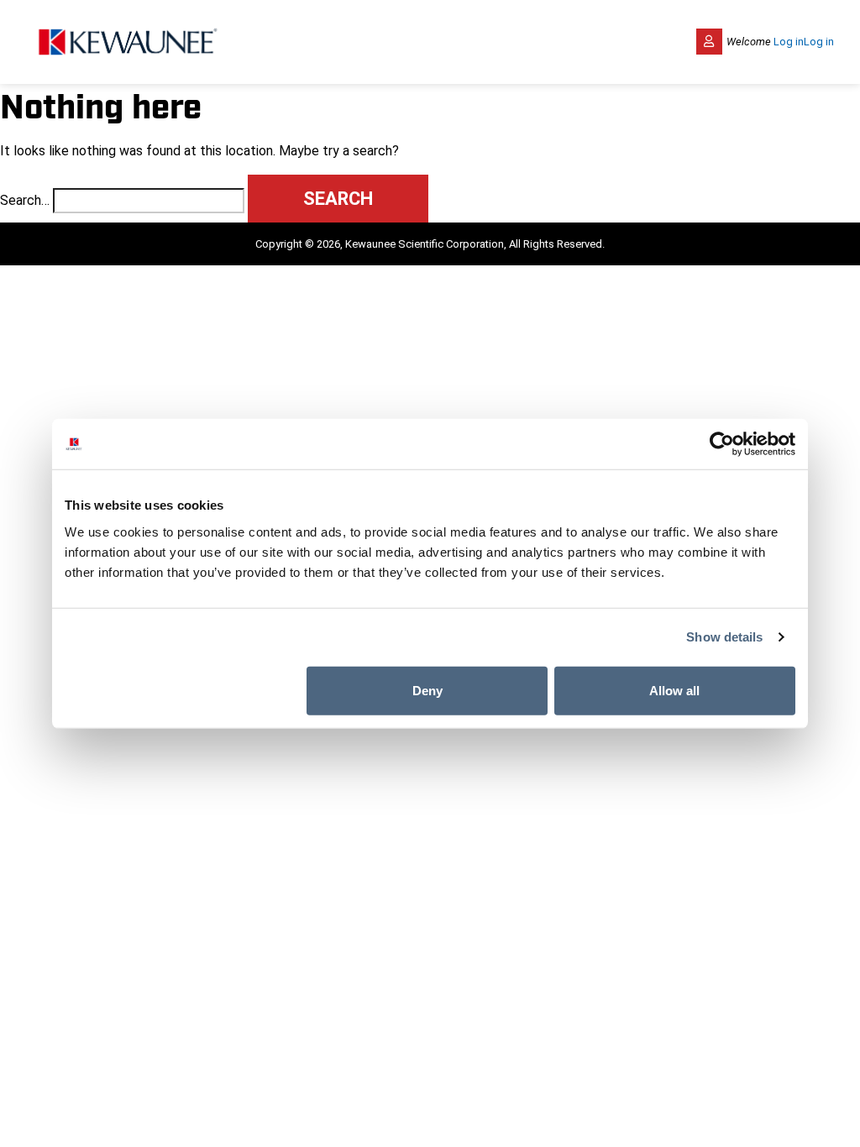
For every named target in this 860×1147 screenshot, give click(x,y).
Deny (427, 690)
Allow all (674, 690)
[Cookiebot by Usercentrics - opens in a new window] (721, 444)
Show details (724, 637)
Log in (788, 41)
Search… (25, 200)
